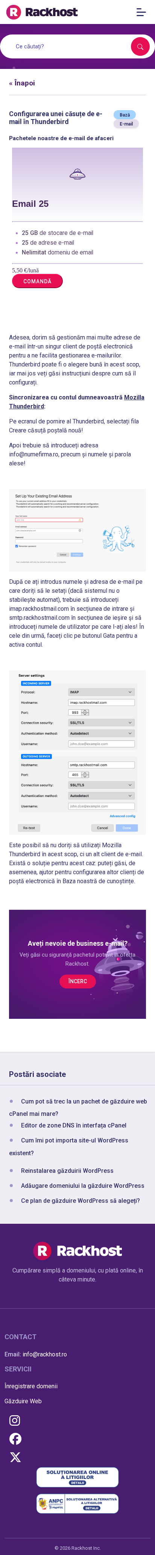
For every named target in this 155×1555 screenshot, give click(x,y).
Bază (125, 115)
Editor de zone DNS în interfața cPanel (73, 1125)
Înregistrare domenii (31, 1386)
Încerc (77, 981)
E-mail (126, 124)
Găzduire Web (23, 1401)
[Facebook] (15, 1439)
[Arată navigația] (143, 12)
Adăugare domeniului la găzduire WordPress (82, 1185)
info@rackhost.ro (45, 1354)
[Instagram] (15, 1421)
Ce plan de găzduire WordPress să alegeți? (80, 1200)
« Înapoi (22, 83)
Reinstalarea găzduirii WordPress (67, 1170)
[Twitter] (15, 1458)
